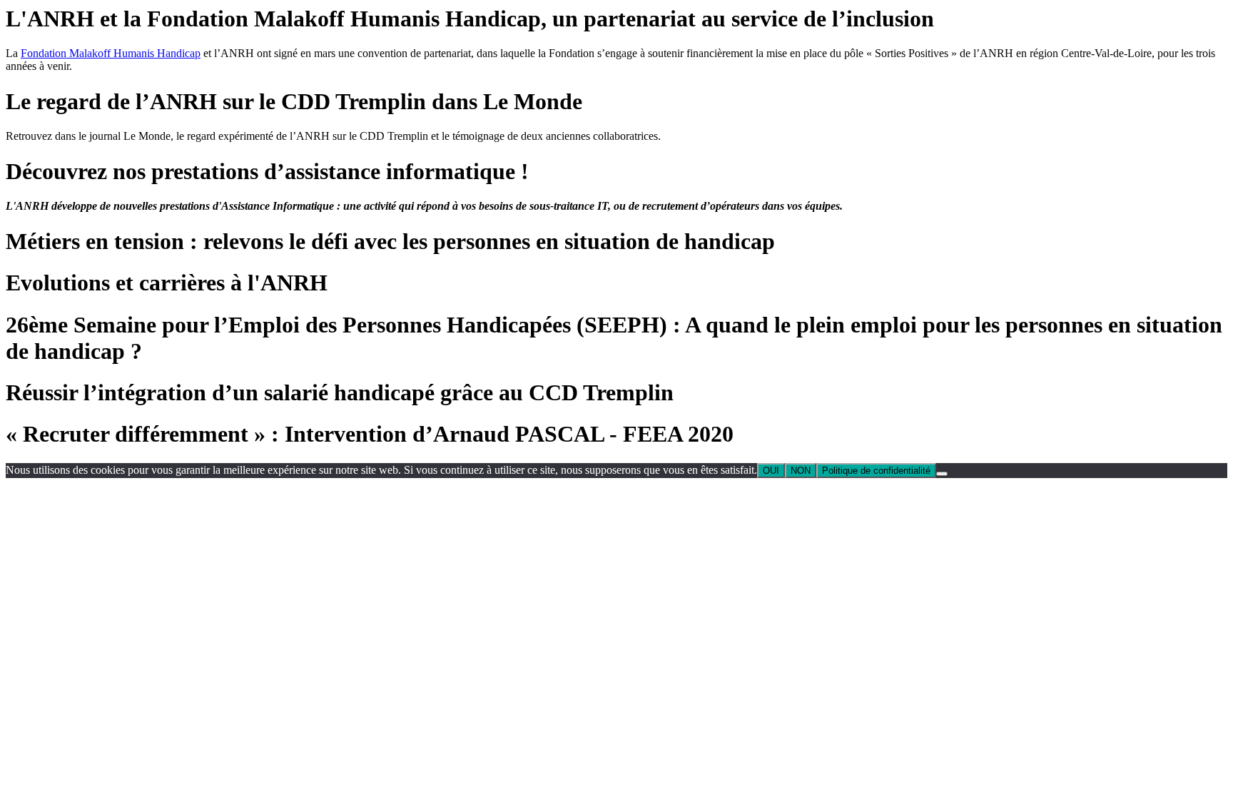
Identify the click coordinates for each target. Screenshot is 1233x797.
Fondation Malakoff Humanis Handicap (111, 53)
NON (801, 470)
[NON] (942, 474)
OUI (771, 470)
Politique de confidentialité (876, 470)
